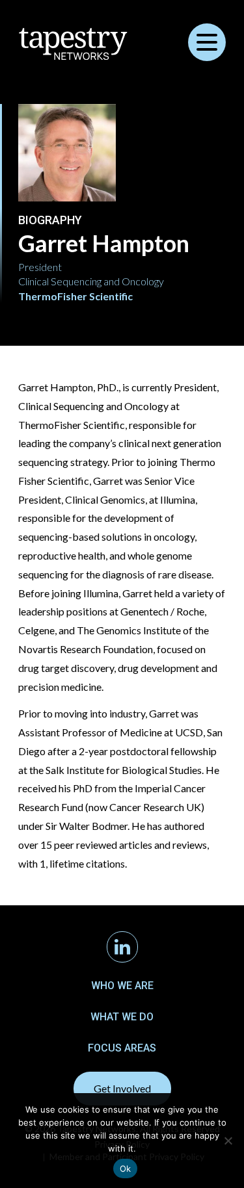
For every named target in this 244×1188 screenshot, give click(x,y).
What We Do (122, 1017)
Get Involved (122, 1088)
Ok (125, 1168)
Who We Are (122, 985)
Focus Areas (122, 1048)
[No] (227, 1140)
